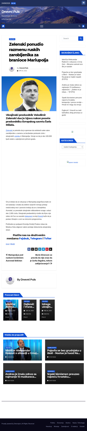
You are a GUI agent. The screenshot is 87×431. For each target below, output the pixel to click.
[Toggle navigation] (42, 26)
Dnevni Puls (11, 12)
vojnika (17, 136)
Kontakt (82, 426)
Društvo (68, 423)
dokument (28, 216)
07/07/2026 (52, 357)
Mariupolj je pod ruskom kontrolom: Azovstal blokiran (15, 258)
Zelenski (9, 130)
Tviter (47, 238)
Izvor (7, 244)
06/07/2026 (10, 380)
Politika (12, 39)
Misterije (56, 426)
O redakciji (74, 426)
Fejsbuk (24, 238)
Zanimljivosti (52, 347)
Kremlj (40, 216)
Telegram (36, 238)
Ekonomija (51, 371)
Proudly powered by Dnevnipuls (11, 423)
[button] (79, 26)
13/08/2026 (10, 357)
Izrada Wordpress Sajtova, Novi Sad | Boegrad (16, 425)
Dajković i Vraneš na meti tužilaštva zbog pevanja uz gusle (72, 112)
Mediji (12, 244)
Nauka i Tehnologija (79, 423)
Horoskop (49, 426)
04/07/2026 (52, 380)
